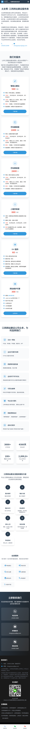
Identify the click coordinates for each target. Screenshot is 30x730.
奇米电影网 (5, 718)
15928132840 (5, 45)
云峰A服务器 (11, 295)
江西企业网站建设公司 (7, 713)
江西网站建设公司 (21, 708)
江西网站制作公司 (5, 710)
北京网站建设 (4, 715)
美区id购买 (25, 715)
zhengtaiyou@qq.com (20, 45)
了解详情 (15, 111)
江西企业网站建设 (16, 710)
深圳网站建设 (25, 713)
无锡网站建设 (12, 715)
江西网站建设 (4, 708)
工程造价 (19, 715)
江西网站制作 (12, 708)
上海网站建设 (17, 713)
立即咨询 (15, 313)
